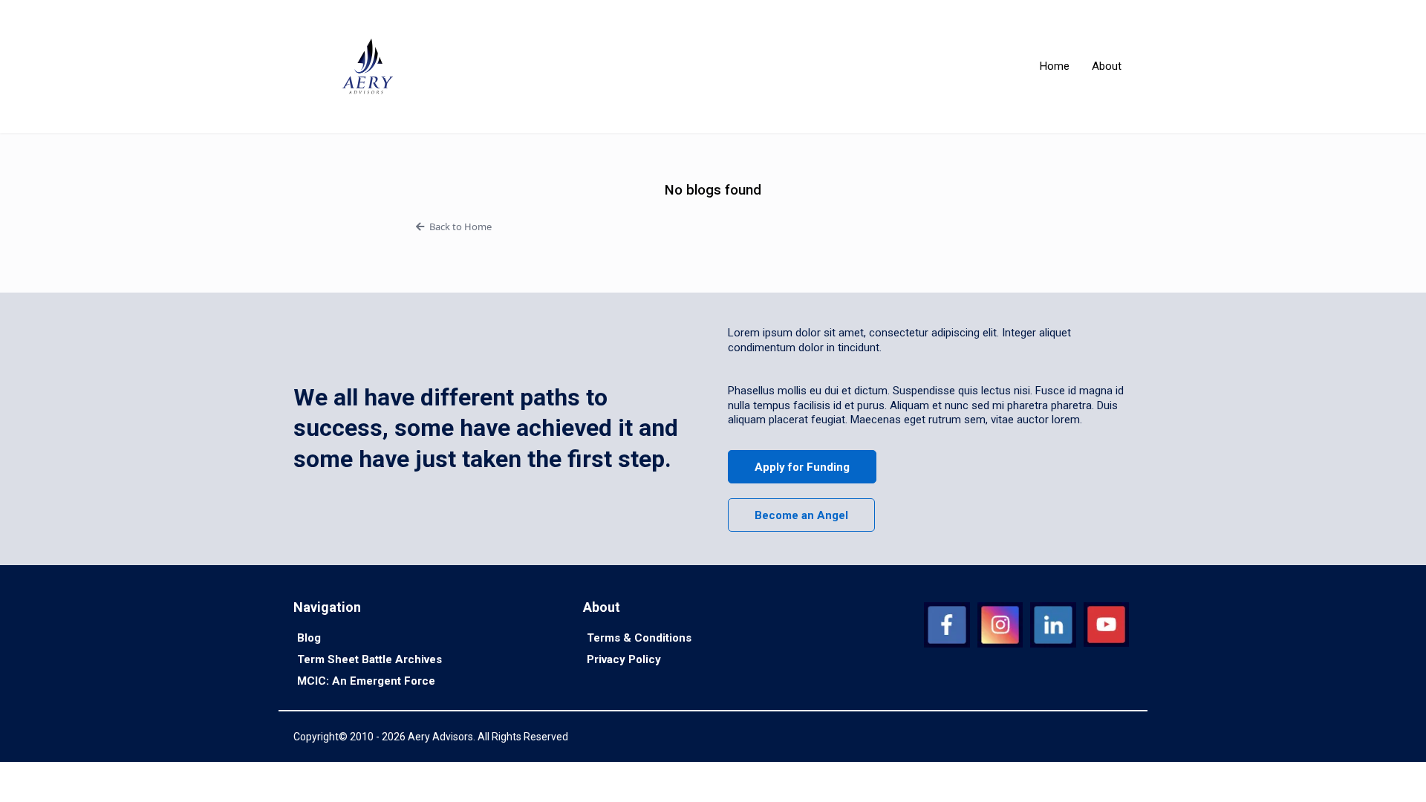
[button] (713, 226)
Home (1055, 66)
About (1106, 66)
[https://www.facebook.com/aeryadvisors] (946, 625)
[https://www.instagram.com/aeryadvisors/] (1000, 625)
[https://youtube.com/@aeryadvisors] (1106, 625)
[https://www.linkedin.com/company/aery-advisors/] (1052, 625)
